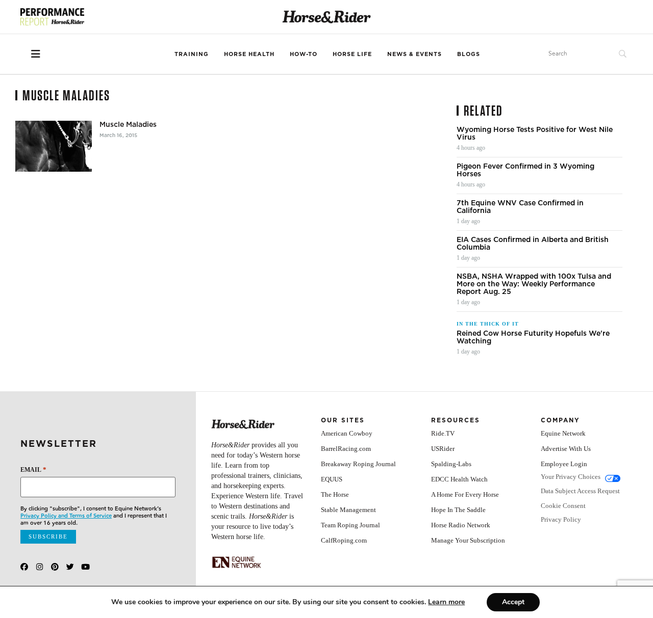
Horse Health (249, 54)
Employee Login (564, 464)
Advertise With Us (566, 448)
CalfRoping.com (344, 540)
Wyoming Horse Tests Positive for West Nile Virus (535, 133)
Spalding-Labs (451, 464)
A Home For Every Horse (465, 494)
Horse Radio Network (460, 525)
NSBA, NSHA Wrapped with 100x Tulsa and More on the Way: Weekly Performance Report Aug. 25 (534, 284)
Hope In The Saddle (458, 510)
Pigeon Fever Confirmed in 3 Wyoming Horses (525, 170)
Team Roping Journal (350, 525)
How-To (303, 54)
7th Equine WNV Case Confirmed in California (520, 206)
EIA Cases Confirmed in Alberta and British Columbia (533, 243)
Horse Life (352, 54)
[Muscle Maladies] (53, 146)
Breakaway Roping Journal (358, 464)
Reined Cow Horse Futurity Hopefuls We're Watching (533, 337)
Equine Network (563, 433)
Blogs (468, 54)
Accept (513, 602)
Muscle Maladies (128, 124)
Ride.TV (443, 433)
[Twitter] (70, 567)
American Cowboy (346, 433)
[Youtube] (85, 567)
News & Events (414, 54)
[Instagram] (39, 567)
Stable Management (348, 510)
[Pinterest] (55, 567)
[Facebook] (24, 567)
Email (33, 469)
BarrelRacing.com (346, 448)
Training (191, 54)
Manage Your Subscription (468, 540)
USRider (443, 448)
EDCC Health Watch (459, 479)
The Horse (335, 494)
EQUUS (331, 479)
